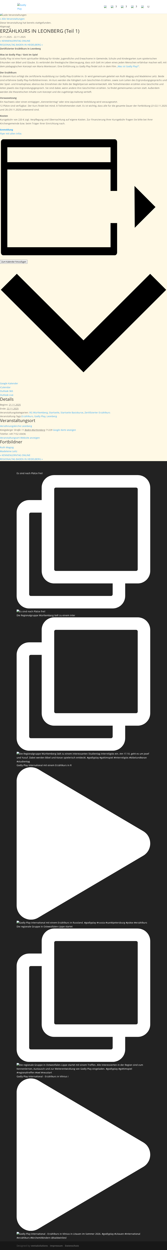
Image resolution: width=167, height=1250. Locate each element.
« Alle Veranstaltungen (12, 18)
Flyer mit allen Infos (11, 133)
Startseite (54, 412)
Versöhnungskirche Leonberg (16, 426)
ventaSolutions (39, 1245)
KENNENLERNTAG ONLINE (15, 40)
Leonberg (52, 416)
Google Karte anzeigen (64, 429)
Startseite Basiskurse (72, 412)
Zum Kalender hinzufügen (13, 261)
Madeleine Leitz (8, 451)
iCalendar (5, 387)
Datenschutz (72, 1245)
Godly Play (40, 416)
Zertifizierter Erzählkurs (97, 412)
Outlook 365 (6, 391)
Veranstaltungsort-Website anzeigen (20, 437)
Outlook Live (6, 394)
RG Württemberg (38, 412)
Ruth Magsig (7, 447)
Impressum (56, 1245)
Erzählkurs (27, 416)
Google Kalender (9, 383)
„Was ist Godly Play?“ (128, 66)
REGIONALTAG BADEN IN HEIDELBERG (21, 44)
